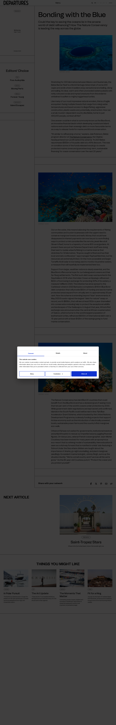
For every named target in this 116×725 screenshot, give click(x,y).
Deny (32, 374)
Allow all (84, 374)
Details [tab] (58, 353)
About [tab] (85, 353)
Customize (57, 374)
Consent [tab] (31, 353)
